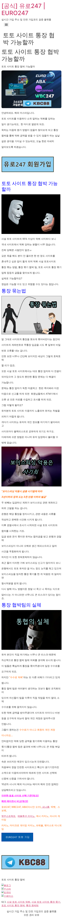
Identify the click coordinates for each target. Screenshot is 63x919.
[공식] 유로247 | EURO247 (23, 9)
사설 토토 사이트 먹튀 (18, 901)
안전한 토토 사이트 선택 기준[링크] (20, 795)
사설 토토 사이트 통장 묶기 (46, 901)
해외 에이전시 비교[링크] (14, 801)
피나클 (45, 806)
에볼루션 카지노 (26, 816)
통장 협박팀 (32, 905)
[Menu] (6, 24)
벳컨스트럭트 (8, 816)
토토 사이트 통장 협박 (13, 905)
